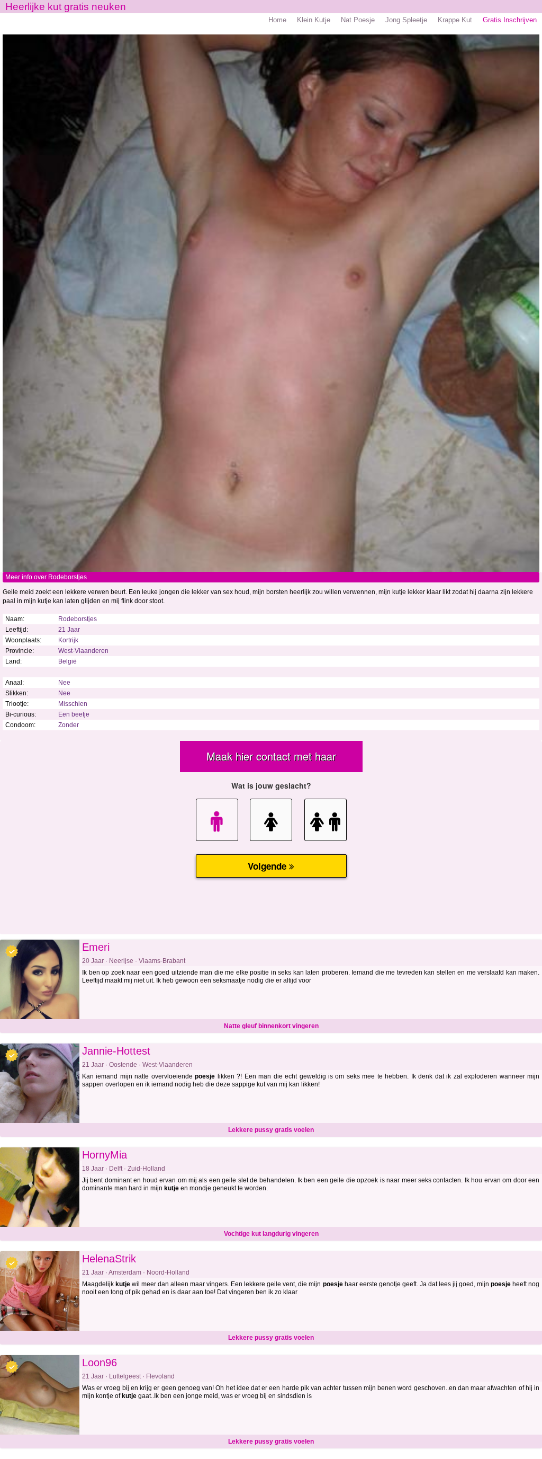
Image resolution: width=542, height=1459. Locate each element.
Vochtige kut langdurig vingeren (271, 1233)
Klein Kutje (313, 20)
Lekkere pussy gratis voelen (271, 1130)
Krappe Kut (455, 20)
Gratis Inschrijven (510, 20)
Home (277, 20)
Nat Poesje (358, 20)
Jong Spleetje (406, 20)
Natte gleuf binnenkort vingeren (271, 1026)
